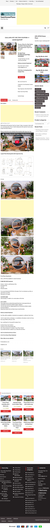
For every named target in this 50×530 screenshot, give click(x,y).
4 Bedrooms (41, 98)
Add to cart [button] (5, 411)
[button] (14, 44)
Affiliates (5, 491)
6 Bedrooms (39, 103)
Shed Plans (29, 502)
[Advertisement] (33, 16)
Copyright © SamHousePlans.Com (42, 519)
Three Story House (31, 510)
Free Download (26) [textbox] (41, 123)
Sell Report (5, 498)
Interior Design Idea (18, 489)
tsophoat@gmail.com (22, 67)
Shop (7, 1)
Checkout (12, 1)
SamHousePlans (8, 17)
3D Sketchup (29, 472)
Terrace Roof (29, 508)
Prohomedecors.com (5, 341)
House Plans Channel (19, 328)
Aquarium (22, 88)
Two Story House (30, 513)
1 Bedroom (38, 88)
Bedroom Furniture (18, 477)
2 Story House (17, 469)
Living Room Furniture (19, 497)
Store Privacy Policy (7, 486)
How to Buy (31, 1)
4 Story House (30, 474)
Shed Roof (29, 504)
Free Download (26, 84)
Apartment (29, 476)
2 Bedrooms (40, 91)
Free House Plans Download (40, 105)
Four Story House (30, 482)
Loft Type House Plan (31, 494)
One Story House (30, 500)
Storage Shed (30, 506)
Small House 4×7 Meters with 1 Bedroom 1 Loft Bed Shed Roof (28, 358)
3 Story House (17, 472)
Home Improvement (18, 485)
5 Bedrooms (40, 101)
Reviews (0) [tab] (15, 100)
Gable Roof (29, 486)
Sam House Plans (24, 91)
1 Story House (17, 467)
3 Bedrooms (42, 95)
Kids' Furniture (17, 491)
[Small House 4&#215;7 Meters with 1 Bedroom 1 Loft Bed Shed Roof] (28, 353)
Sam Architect (10, 325)
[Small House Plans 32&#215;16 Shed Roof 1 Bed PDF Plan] (6, 353)
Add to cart (21, 77)
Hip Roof (29, 492)
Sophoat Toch (18, 322)
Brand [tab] (9, 100)
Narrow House (30, 498)
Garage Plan (29, 488)
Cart (16, 1)
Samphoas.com (4, 344)
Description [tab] (4, 100)
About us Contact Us (23, 1)
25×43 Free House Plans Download (8, 335)
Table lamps (38, 107)
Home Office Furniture (19, 487)
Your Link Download (39, 1)
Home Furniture (17, 483)
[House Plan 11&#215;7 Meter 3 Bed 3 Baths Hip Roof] (17, 353)
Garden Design (21, 96)
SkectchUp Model (28, 88)
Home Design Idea (11, 326)
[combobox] (42, 123)
